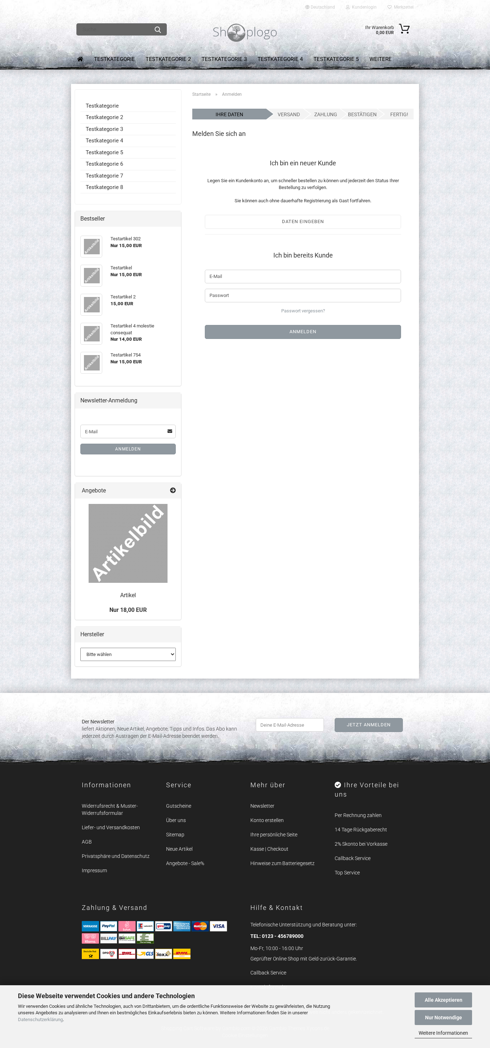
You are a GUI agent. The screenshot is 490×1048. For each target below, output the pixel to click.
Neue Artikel (179, 849)
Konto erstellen (267, 820)
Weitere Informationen (443, 1033)
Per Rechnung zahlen (358, 815)
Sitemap (175, 834)
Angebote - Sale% (185, 863)
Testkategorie (114, 59)
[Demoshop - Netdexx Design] (244, 33)
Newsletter (262, 806)
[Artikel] (128, 543)
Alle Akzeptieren (443, 1000)
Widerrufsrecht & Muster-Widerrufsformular (110, 809)
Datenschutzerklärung (40, 1019)
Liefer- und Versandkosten (111, 827)
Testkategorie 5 (336, 59)
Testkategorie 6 (104, 164)
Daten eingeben (303, 221)
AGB (87, 842)
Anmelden (128, 449)
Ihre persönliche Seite (273, 834)
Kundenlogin (363, 7)
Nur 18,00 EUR (128, 609)
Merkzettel (403, 7)
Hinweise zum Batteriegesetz (282, 863)
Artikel (128, 595)
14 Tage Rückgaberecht (361, 829)
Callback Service (353, 858)
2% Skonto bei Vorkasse (361, 844)
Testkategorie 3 (224, 59)
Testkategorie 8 (104, 187)
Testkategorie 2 (168, 59)
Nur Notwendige (443, 1017)
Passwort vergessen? (303, 310)
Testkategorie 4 (280, 59)
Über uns (176, 820)
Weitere (380, 59)
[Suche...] (158, 29)
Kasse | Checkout (269, 849)
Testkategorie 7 (104, 176)
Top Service (347, 872)
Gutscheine (178, 806)
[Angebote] (173, 491)
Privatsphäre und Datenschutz (116, 856)
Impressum (94, 870)
